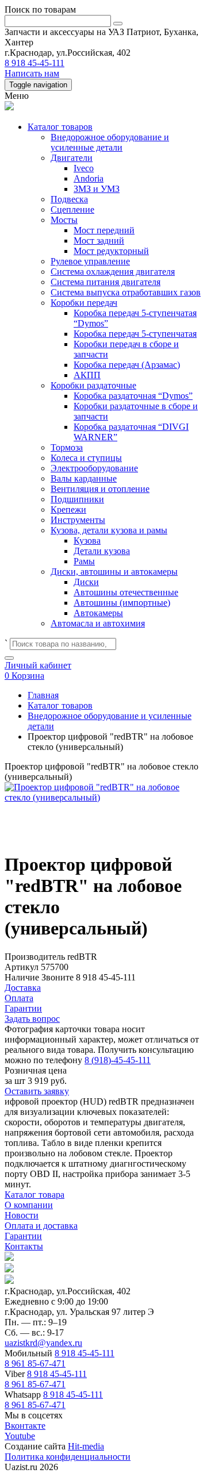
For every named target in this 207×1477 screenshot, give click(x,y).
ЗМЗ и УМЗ (97, 189)
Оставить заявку (37, 1091)
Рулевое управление (90, 261)
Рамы (84, 561)
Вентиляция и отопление (100, 489)
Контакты (24, 1246)
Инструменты (78, 520)
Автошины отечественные (126, 592)
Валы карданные (84, 478)
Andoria (88, 178)
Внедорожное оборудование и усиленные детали (110, 142)
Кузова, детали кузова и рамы (109, 530)
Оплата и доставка (41, 1225)
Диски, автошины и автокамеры (114, 571)
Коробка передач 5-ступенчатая (135, 334)
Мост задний (99, 240)
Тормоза (67, 447)
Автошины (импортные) (122, 602)
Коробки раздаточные (93, 385)
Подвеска (69, 199)
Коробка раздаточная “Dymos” (133, 396)
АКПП (87, 375)
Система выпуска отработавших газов (126, 292)
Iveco (84, 168)
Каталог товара (34, 1194)
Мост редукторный (111, 251)
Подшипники (77, 499)
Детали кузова (102, 551)
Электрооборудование (94, 468)
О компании (29, 1205)
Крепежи (68, 509)
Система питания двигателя (105, 282)
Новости (22, 1215)
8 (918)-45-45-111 (118, 1060)
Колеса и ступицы (86, 458)
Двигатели (72, 158)
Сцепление (72, 209)
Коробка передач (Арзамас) (127, 365)
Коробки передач (84, 302)
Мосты (64, 220)
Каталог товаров (60, 127)
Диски (86, 582)
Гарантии (23, 1236)
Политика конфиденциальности (68, 1456)
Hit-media (86, 1446)
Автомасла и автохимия (98, 623)
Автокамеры (98, 613)
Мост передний (104, 230)
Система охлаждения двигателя (113, 271)
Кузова (87, 540)
